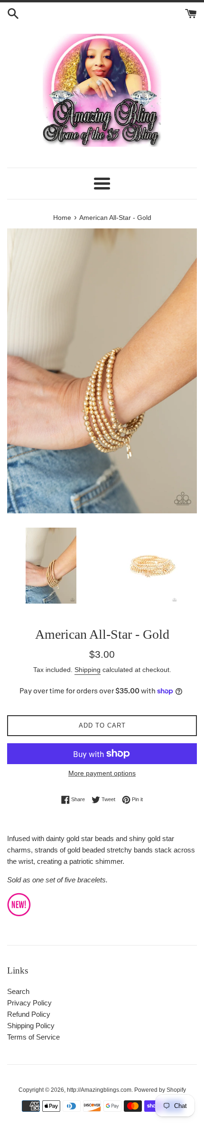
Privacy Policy (29, 1003)
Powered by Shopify (160, 1090)
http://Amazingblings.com (99, 1090)
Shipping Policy (31, 1026)
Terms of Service (33, 1037)
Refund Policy (28, 1014)
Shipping (87, 669)
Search (18, 991)
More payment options (102, 773)
